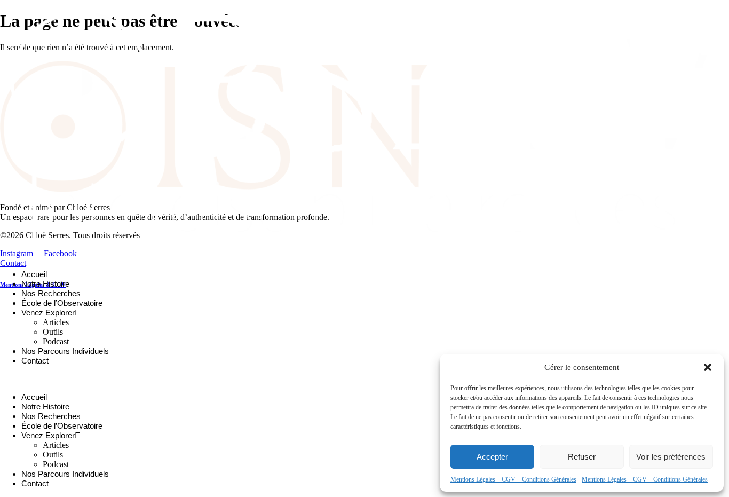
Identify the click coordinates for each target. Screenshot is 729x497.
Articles (56, 322)
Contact (35, 360)
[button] (707, 367)
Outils (53, 331)
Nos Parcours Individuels (65, 351)
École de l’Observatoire (61, 302)
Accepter (492, 456)
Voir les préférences (671, 456)
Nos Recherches (51, 293)
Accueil (34, 274)
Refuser (582, 456)
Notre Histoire (45, 283)
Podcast (56, 341)
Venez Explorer (48, 312)
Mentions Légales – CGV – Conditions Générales (513, 479)
